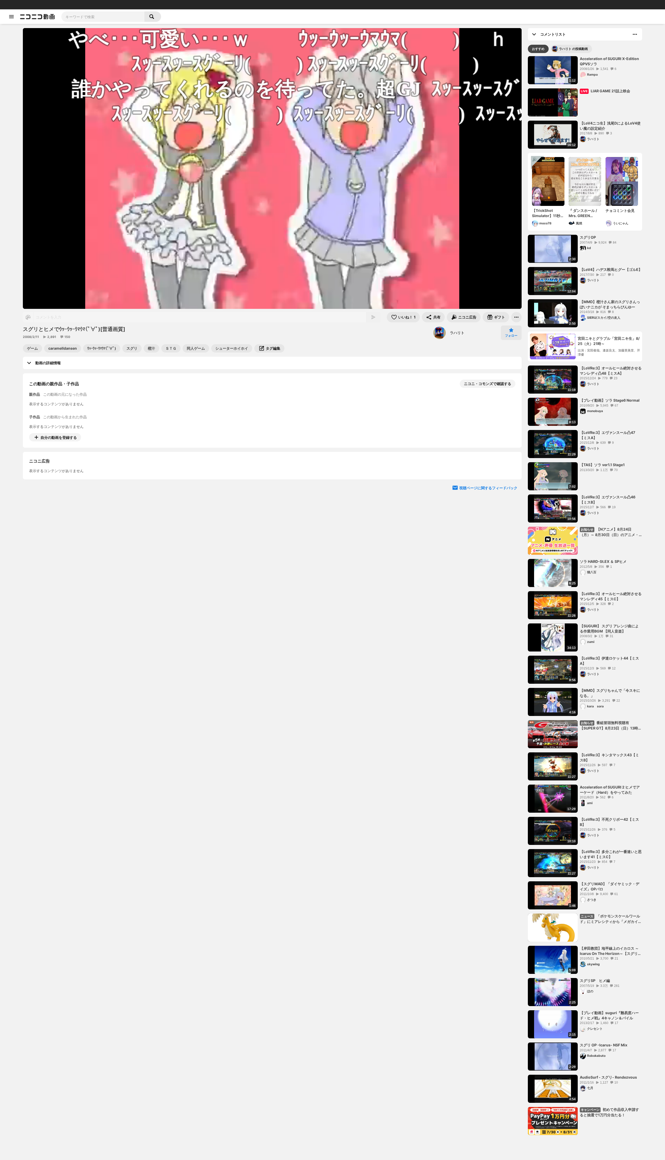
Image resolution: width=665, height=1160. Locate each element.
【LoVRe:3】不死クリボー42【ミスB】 (609, 822)
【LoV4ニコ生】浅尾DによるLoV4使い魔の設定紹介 (610, 126)
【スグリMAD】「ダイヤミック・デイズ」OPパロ (609, 886)
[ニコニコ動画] (37, 16)
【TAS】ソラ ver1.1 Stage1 (602, 464)
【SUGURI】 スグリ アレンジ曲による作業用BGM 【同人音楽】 (609, 628)
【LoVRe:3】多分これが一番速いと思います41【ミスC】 (611, 854)
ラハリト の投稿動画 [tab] (573, 49)
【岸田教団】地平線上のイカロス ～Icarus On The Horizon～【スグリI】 (609, 951)
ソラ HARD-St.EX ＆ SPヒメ (603, 561)
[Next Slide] (511, 485)
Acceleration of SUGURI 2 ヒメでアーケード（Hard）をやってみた (610, 789)
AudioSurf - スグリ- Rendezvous (608, 1077)
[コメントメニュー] (635, 34)
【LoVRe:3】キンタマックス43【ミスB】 (609, 757)
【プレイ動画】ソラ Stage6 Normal (610, 400)
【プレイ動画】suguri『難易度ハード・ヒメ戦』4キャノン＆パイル (609, 1015)
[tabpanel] (585, 595)
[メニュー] (516, 317)
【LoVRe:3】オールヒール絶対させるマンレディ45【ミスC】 (611, 596)
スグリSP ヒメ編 (595, 980)
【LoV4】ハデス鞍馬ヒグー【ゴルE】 (611, 269)
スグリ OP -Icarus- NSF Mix (603, 1045)
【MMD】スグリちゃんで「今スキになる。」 (610, 693)
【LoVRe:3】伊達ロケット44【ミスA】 (609, 661)
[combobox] (102, 16)
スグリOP (588, 237)
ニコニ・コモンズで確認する (487, 383)
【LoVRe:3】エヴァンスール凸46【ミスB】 (607, 499)
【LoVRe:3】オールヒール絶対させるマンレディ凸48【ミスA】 (611, 370)
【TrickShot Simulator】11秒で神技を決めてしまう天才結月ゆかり (548, 213)
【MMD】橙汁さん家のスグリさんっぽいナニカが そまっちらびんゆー (610, 304)
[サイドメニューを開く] (11, 16)
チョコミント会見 (620, 210)
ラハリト (457, 332)
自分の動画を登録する (59, 437)
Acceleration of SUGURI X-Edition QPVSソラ (609, 61)
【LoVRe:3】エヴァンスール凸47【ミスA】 (607, 435)
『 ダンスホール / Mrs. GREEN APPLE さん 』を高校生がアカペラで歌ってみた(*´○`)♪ (585, 213)
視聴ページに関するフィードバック (488, 535)
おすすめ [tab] (538, 49)
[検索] (152, 16)
